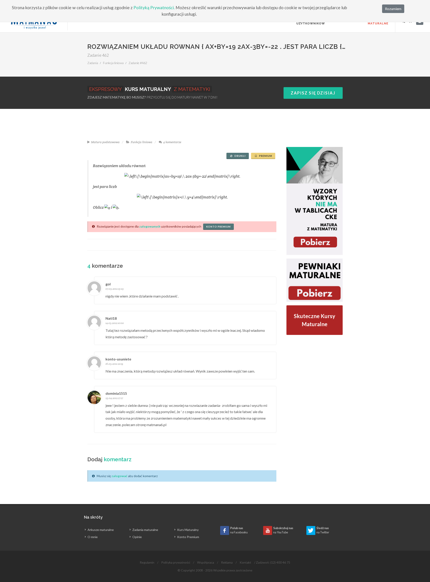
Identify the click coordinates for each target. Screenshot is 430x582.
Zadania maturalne (145, 530)
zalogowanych (149, 226)
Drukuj (240, 155)
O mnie (93, 537)
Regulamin (147, 562)
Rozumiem (393, 8)
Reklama (227, 562)
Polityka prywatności (175, 562)
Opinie (137, 537)
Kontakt (245, 562)
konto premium (218, 226)
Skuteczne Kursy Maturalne (314, 320)
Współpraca (205, 562)
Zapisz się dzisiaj (313, 93)
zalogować (119, 476)
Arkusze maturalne (101, 530)
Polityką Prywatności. (154, 7)
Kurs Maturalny (188, 530)
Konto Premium (188, 537)
